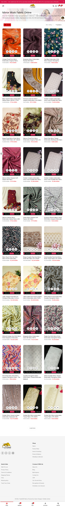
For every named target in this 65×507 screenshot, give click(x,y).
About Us (34, 467)
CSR (33, 477)
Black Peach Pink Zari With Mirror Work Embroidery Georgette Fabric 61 (9, 257)
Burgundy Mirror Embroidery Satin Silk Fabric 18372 (31, 336)
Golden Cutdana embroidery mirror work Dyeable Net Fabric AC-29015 (53, 178)
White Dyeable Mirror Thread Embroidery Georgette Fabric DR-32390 (52, 376)
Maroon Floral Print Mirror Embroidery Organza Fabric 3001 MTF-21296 (32, 139)
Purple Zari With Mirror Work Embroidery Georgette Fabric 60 (52, 336)
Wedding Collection (37, 457)
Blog (33, 469)
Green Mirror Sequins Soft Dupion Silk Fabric (30, 218)
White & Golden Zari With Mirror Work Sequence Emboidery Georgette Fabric (11, 336)
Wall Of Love (4, 467)
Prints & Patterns (36, 454)
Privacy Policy (4, 469)
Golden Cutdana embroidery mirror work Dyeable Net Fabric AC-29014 (53, 99)
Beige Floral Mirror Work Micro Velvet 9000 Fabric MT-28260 (11, 139)
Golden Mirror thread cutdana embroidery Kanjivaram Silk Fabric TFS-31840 (10, 416)
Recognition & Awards (38, 483)
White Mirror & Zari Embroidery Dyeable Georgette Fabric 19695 (53, 297)
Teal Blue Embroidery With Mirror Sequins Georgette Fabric (51, 60)
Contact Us (35, 475)
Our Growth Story (37, 480)
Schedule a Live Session (38, 486)
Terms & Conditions (6, 472)
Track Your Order (5, 483)
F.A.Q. (2, 477)
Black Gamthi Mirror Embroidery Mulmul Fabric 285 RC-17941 (11, 99)
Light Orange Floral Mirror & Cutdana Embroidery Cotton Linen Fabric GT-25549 (10, 297)
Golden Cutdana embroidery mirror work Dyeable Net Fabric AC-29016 (32, 178)
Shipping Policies (5, 475)
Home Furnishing (36, 451)
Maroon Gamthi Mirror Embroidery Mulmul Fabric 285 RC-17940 (11, 218)
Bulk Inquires (35, 472)
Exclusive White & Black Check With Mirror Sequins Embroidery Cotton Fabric (53, 218)
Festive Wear (35, 448)
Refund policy (4, 480)
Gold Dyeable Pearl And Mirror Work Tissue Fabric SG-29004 (53, 257)
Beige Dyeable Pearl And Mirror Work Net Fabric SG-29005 (32, 257)
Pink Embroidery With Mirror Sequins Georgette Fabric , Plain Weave (11, 376)
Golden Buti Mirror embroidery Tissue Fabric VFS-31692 (53, 416)
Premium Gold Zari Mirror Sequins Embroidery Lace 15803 (32, 99)
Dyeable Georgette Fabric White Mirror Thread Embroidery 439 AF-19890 (32, 376)
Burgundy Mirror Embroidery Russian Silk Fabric (31, 60)
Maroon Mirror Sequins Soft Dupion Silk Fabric (10, 178)
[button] (10, 51)
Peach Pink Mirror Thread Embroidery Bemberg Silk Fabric (53, 139)
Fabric (34, 446)
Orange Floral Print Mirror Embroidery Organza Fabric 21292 (10, 60)
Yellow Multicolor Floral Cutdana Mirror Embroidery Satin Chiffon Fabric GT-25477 (32, 297)
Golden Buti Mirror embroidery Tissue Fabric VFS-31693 (32, 416)
